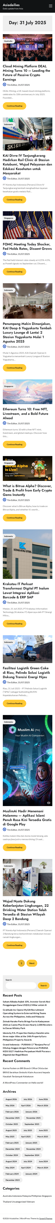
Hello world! (37, 1082)
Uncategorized (19, 1201)
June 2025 (43, 1130)
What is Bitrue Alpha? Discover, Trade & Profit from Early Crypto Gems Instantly (27, 490)
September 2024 (32, 1155)
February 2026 (12, 1111)
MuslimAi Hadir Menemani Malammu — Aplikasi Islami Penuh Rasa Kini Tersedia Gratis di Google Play (27, 818)
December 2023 (13, 1180)
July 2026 (28, 1099)
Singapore (47, 1195)
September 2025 (32, 1124)
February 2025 (12, 1143)
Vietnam (30, 1201)
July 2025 (28, 1130)
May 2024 (10, 1167)
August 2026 (11, 1099)
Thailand (7, 1201)
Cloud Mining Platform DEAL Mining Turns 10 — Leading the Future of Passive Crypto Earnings (26, 73)
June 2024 (43, 1161)
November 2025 (33, 1118)
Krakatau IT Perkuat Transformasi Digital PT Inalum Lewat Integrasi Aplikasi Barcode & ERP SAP (26, 590)
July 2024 (28, 1161)
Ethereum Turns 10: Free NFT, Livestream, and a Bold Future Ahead (25, 413)
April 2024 (26, 1167)
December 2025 (13, 1118)
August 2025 (11, 1130)
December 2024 (13, 1149)
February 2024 (12, 1174)
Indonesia (17, 1195)
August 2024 (11, 1161)
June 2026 (43, 1099)
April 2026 (26, 1105)
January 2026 (31, 1111)
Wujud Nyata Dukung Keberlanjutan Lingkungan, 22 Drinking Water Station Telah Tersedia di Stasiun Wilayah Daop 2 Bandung (26, 910)
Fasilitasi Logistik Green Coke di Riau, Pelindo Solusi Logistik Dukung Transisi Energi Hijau (26, 672)
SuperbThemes (45, 1218)
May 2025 (10, 1136)
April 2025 (26, 1136)
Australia (7, 1195)
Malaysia (26, 1195)
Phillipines (36, 1195)
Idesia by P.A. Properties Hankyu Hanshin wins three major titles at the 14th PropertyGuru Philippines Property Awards (26, 1036)
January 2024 (31, 1174)
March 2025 (42, 1136)
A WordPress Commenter (15, 1082)
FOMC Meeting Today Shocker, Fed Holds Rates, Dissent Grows (27, 246)
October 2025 (12, 1124)
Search (9, 980)
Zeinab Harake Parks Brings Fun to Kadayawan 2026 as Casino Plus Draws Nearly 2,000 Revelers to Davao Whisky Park (27, 1024)
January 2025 (31, 1143)
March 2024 (42, 1167)
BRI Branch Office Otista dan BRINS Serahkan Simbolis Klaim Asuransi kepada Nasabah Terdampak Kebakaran (26, 1072)
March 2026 (42, 1105)
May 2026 (10, 1105)
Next (31, 963)
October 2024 (12, 1155)
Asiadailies (11, 5)
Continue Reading (14, 106)
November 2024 (33, 1149)
